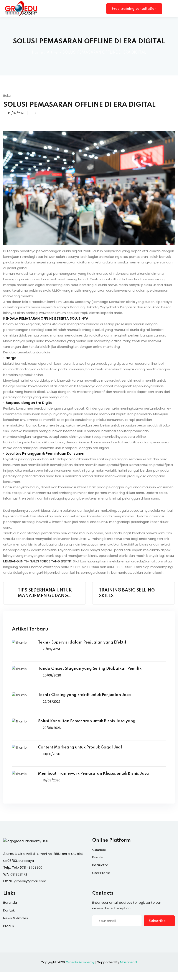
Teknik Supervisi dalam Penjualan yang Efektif (82, 642)
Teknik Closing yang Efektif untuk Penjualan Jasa (84, 695)
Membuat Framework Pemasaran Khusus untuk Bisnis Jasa (93, 774)
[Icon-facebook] (94, 934)
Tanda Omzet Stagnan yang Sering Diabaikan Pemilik (90, 669)
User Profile (101, 873)
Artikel (53, 52)
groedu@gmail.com (30, 881)
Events (97, 857)
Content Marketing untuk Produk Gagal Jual (80, 747)
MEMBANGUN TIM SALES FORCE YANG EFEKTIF (37, 561)
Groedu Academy (80, 962)
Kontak (9, 910)
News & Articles (15, 918)
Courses (99, 849)
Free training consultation (134, 9)
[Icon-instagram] (112, 934)
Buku (7, 95)
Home (37, 52)
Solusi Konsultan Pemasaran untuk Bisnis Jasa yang (86, 721)
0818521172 (18, 874)
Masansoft (128, 962)
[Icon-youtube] (121, 934)
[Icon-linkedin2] (103, 934)
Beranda (10, 902)
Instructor (100, 865)
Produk (8, 926)
